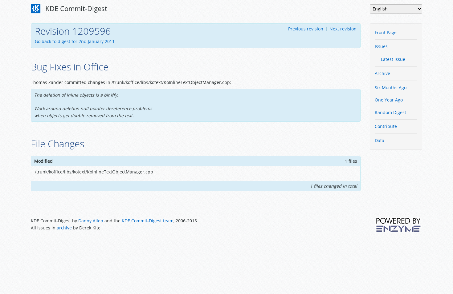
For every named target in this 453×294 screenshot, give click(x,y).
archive (64, 228)
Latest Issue (393, 59)
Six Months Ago (390, 87)
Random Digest (390, 112)
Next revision (343, 29)
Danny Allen (90, 221)
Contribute (386, 126)
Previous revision (305, 29)
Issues (381, 46)
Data (379, 140)
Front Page (386, 32)
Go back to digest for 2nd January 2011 (75, 41)
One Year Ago (389, 100)
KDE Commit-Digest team (147, 221)
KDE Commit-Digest (75, 8)
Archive (382, 73)
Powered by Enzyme (398, 225)
